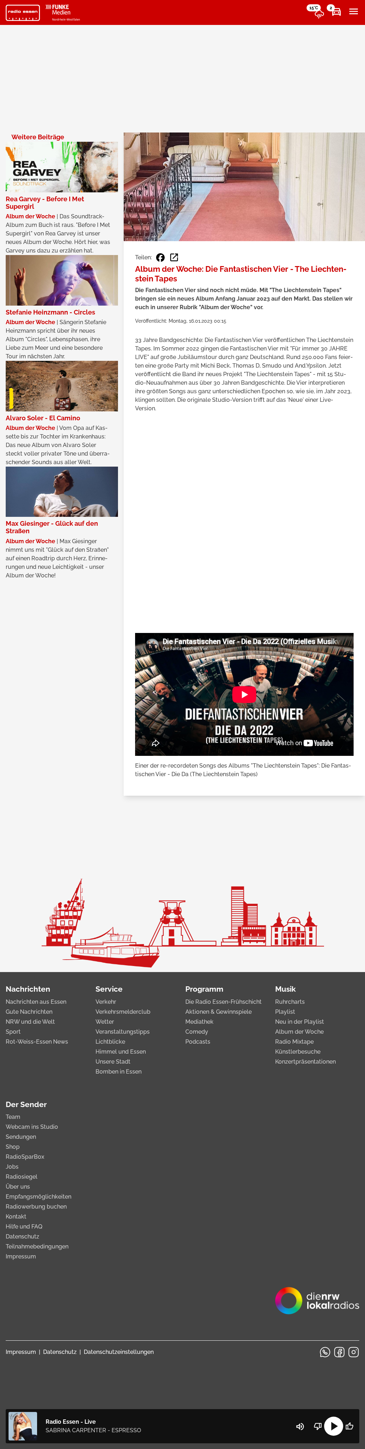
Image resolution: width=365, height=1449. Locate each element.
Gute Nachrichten (29, 1011)
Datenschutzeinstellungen (119, 1352)
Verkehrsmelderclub (123, 1011)
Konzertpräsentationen (305, 1061)
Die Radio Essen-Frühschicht (223, 1001)
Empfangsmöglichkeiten (38, 1196)
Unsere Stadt (113, 1061)
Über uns (18, 1186)
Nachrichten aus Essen (36, 1001)
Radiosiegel (21, 1176)
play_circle (333, 1426)
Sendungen (21, 1136)
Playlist (285, 1011)
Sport (13, 1031)
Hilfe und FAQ (24, 1226)
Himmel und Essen (121, 1051)
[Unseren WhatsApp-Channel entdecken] (325, 1352)
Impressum (21, 1256)
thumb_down (318, 1426)
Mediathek (199, 1021)
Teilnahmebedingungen (37, 1246)
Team (13, 1116)
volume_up (300, 1427)
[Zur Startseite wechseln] (23, 13)
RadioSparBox (25, 1156)
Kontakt (16, 1216)
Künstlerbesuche (297, 1051)
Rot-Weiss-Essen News (37, 1041)
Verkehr (106, 1001)
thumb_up (349, 1426)
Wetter (105, 1021)
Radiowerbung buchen (36, 1206)
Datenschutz (22, 1236)
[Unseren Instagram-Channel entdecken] (353, 1352)
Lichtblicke (110, 1041)
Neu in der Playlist (299, 1021)
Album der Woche (299, 1031)
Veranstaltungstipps (123, 1031)
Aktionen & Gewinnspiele (218, 1011)
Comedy (196, 1031)
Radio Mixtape (294, 1041)
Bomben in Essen (119, 1071)
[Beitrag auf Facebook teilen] (160, 257)
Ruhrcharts (290, 1001)
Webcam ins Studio (32, 1126)
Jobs (12, 1166)
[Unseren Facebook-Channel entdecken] (339, 1352)
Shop (13, 1146)
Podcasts (197, 1041)
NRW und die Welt (30, 1021)
